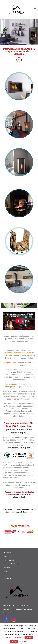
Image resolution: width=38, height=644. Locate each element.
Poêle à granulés (8, 560)
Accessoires (7, 568)
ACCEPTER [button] (29, 637)
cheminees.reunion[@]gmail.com (19, 512)
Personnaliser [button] (18, 637)
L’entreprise (7, 578)
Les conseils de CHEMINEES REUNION (15, 605)
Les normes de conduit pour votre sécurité (17, 609)
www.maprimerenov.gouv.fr (19, 448)
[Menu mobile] (35, 8)
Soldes (5, 571)
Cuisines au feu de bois (11, 564)
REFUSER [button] (14, 641)
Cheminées (7, 552)
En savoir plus (23, 641)
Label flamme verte (9, 613)
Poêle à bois (7, 556)
